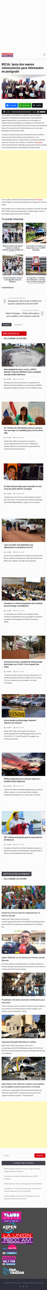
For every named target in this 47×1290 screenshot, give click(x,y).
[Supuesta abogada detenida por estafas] (23, 1026)
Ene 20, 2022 (20, 671)
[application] (24, 112)
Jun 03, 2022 (20, 379)
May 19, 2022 (20, 552)
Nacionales (18, 325)
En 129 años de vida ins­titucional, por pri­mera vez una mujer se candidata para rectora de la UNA (23, 430)
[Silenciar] (38, 112)
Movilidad (39, 142)
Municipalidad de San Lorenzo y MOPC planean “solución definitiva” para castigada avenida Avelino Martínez (22, 372)
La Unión (8, 379)
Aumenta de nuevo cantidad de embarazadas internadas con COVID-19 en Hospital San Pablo (23, 664)
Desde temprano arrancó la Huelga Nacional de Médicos (23, 1184)
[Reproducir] (4, 112)
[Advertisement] (23, 24)
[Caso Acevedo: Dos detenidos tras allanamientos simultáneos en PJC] (23, 530)
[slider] (43, 112)
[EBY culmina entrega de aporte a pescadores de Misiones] (23, 822)
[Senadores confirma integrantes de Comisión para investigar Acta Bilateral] (23, 588)
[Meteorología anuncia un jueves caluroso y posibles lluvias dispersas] (23, 764)
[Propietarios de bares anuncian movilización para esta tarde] (23, 984)
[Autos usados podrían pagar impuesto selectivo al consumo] (23, 705)
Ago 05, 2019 (20, 610)
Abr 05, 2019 (20, 727)
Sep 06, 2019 (20, 493)
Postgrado (39, 199)
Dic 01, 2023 (20, 844)
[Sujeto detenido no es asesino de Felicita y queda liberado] (23, 942)
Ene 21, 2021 (20, 786)
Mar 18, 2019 (20, 437)
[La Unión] (7, 55)
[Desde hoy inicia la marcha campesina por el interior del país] (23, 897)
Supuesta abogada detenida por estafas (19, 1042)
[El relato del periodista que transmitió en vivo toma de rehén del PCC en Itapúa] (23, 472)
